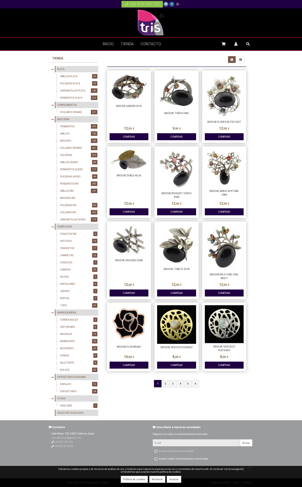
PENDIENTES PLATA (78, 97)
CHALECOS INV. (78, 233)
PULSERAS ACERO (78, 176)
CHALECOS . (78, 262)
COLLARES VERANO (78, 148)
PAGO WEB (78, 405)
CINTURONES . (78, 326)
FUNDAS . (78, 355)
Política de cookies (134, 479)
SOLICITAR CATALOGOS (70, 412)
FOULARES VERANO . (78, 112)
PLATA (60, 69)
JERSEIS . (78, 291)
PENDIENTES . (78, 126)
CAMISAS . (78, 269)
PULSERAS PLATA (78, 83)
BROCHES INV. (78, 198)
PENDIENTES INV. (78, 183)
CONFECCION (64, 226)
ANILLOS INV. (78, 190)
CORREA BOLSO (78, 319)
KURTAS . (78, 298)
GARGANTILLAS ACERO (78, 219)
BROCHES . (78, 140)
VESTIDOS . (78, 241)
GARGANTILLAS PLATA (78, 90)
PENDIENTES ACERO (78, 169)
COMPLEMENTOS (67, 105)
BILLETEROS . (78, 362)
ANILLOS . (78, 133)
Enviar (246, 442)
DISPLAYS (78, 384)
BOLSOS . (78, 369)
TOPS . (78, 305)
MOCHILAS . (78, 334)
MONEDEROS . (78, 341)
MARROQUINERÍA (66, 312)
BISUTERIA (63, 119)
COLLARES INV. (78, 212)
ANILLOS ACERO (78, 162)
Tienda (57, 58)
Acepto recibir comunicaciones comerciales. (184, 458)
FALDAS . (78, 276)
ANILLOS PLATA (78, 76)
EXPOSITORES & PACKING (71, 377)
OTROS (61, 398)
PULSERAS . (78, 155)
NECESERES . (78, 348)
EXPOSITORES (78, 391)
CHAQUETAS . (78, 248)
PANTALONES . (78, 284)
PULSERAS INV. (78, 205)
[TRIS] (151, 35)
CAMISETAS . (78, 255)
